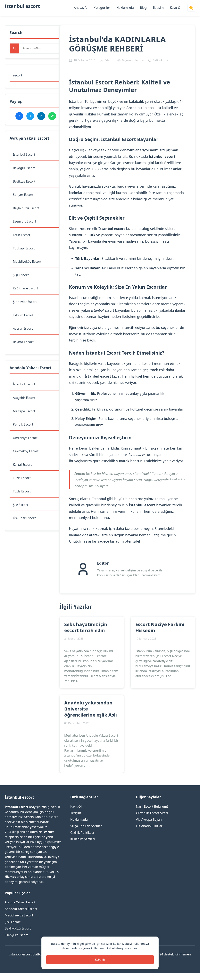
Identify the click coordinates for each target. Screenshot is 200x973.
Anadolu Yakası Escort (21, 909)
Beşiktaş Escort (24, 181)
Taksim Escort (23, 315)
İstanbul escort (22, 6)
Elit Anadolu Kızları (149, 826)
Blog (143, 7)
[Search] (14, 48)
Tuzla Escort (22, 478)
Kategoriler (102, 7)
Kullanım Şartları (82, 839)
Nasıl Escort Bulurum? (152, 806)
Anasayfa (80, 7)
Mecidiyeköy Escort (27, 261)
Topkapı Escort (24, 248)
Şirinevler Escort (25, 302)
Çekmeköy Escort (25, 451)
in (41, 116)
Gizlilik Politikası (82, 832)
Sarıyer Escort (23, 194)
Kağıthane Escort (25, 288)
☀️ (191, 8)
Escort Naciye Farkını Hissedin (159, 627)
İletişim (158, 7)
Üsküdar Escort (24, 518)
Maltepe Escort (24, 411)
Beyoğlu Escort (24, 168)
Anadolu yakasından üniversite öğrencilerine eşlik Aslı (90, 709)
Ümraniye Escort (25, 438)
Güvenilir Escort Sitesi (152, 813)
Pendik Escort (23, 424)
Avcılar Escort (23, 328)
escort (17, 75)
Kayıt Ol (175, 7)
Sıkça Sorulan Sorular (86, 826)
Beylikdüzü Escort (26, 208)
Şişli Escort (21, 275)
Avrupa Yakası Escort (20, 902)
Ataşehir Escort (24, 398)
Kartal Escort (22, 464)
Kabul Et (100, 959)
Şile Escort (20, 505)
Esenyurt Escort (24, 221)
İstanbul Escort (24, 154)
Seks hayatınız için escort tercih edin (85, 627)
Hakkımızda (125, 7)
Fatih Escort (21, 235)
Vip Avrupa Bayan (149, 819)
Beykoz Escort (23, 342)
